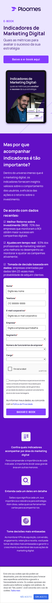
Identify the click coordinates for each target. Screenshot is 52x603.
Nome (9, 286)
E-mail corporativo (16, 310)
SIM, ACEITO (41, 597)
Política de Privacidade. (23, 404)
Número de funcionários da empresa (24, 345)
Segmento (12, 335)
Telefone (11, 298)
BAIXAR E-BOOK (26, 412)
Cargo (9, 355)
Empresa (11, 322)
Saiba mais (15, 590)
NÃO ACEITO (26, 597)
